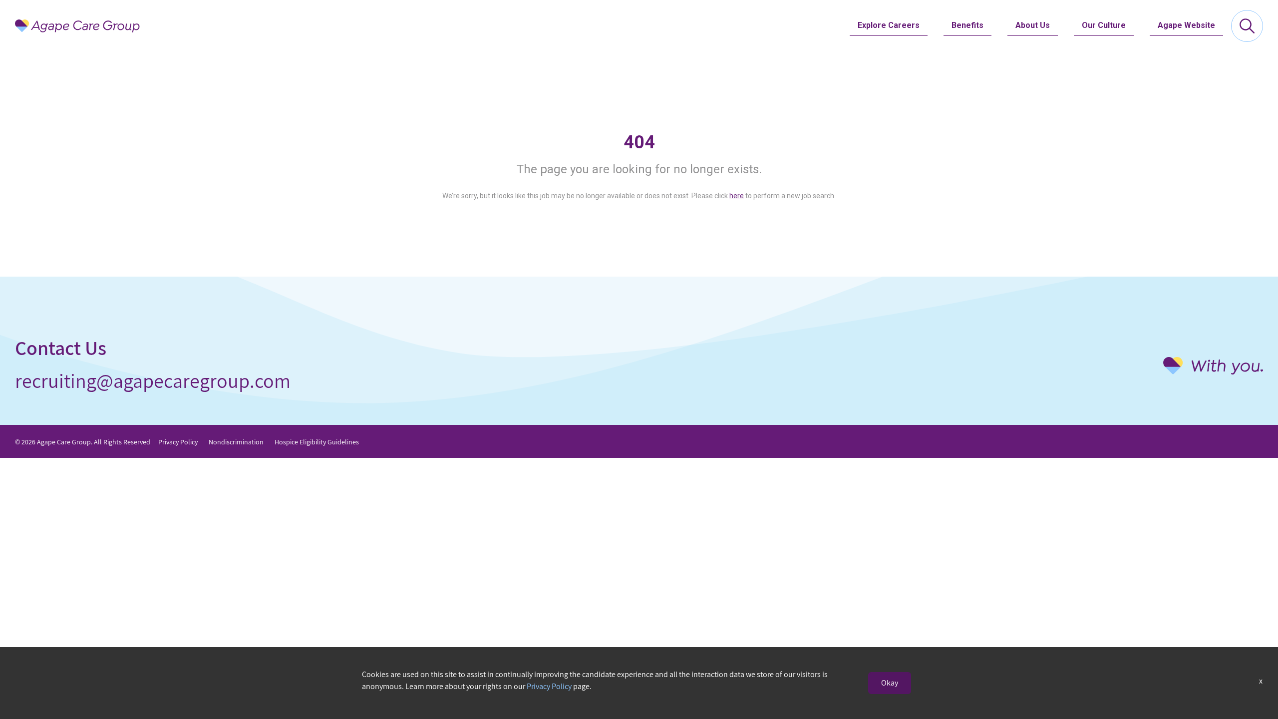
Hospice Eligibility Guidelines (317, 441)
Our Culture (1104, 25)
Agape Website (1186, 25)
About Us (1032, 25)
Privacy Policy (178, 441)
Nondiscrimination (236, 441)
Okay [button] (889, 683)
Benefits (967, 25)
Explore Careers (889, 25)
